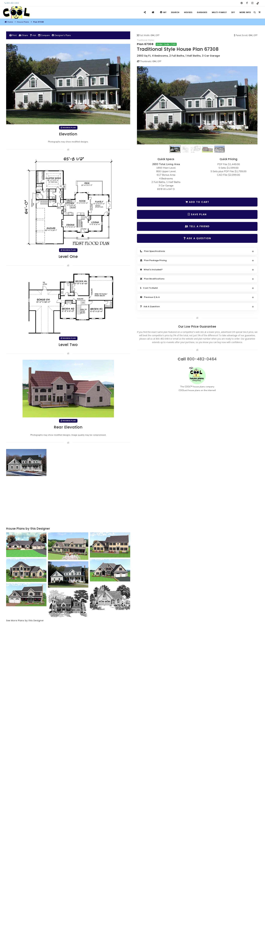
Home (10, 22)
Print (14, 35)
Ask (34, 35)
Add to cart (198, 202)
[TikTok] (257, 3)
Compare (45, 35)
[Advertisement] (68, 501)
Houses (188, 12)
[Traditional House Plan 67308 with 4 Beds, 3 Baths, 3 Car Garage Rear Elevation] (68, 388)
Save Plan (198, 214)
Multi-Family (219, 12)
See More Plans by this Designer (25, 620)
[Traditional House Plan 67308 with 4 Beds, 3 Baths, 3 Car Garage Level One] (68, 201)
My (164, 12)
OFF (157, 35)
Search (175, 12)
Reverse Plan (69, 127)
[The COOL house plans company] (197, 375)
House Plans (23, 22)
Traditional (142, 40)
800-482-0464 (12, 3)
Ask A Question (198, 238)
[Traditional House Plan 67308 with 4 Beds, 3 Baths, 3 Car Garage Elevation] (197, 105)
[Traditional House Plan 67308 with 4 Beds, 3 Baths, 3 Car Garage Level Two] (68, 303)
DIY (233, 12)
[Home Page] (153, 12)
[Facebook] (247, 3)
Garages (202, 12)
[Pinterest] (241, 3)
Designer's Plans (62, 35)
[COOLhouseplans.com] (16, 12)
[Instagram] (252, 3)
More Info (245, 12)
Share (24, 35)
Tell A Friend (199, 226)
